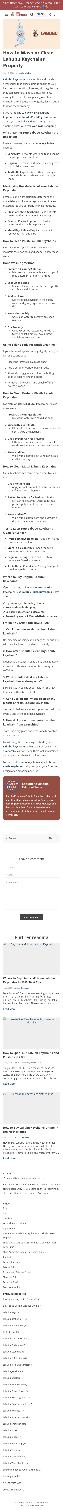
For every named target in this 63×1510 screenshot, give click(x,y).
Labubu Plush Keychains (37, 592)
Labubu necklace (13, 1377)
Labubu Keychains (23, 73)
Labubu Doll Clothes (15, 1358)
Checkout (8, 1218)
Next (52, 838)
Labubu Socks (11, 1430)
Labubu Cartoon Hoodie (16, 1338)
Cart (5, 1213)
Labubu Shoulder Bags (16, 1423)
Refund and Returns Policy (16, 1272)
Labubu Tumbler (13, 1450)
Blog (5, 1208)
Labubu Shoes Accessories (18, 1417)
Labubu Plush (35, 1062)
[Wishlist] (50, 14)
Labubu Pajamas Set (15, 1384)
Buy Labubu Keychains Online (21, 1299)
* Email (10, 874)
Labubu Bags (11, 1312)
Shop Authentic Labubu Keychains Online (24, 1251)
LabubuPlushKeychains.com (39, 117)
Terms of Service (11, 1282)
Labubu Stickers (12, 1436)
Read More (9, 1009)
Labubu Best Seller (15, 1318)
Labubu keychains (14, 79)
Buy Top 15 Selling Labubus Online (23, 1305)
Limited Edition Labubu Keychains (22, 1469)
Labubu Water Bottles (15, 1463)
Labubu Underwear (14, 1456)
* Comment (12, 882)
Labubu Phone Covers (15, 1391)
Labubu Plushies (13, 1410)
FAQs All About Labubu (15, 1223)
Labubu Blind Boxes (14, 1325)
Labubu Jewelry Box (14, 1371)
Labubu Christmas (14, 1345)
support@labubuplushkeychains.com (25, 1178)
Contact (7, 1257)
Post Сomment (31, 917)
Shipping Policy (11, 1277)
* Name (10, 867)
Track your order (11, 1287)
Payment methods (12, 1262)
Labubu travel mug (14, 1443)
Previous (13, 838)
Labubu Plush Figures (16, 1397)
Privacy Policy (10, 1267)
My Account (9, 1228)
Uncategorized (12, 1476)
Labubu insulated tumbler (18, 1364)
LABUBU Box (11, 1332)
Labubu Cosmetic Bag (15, 1351)
